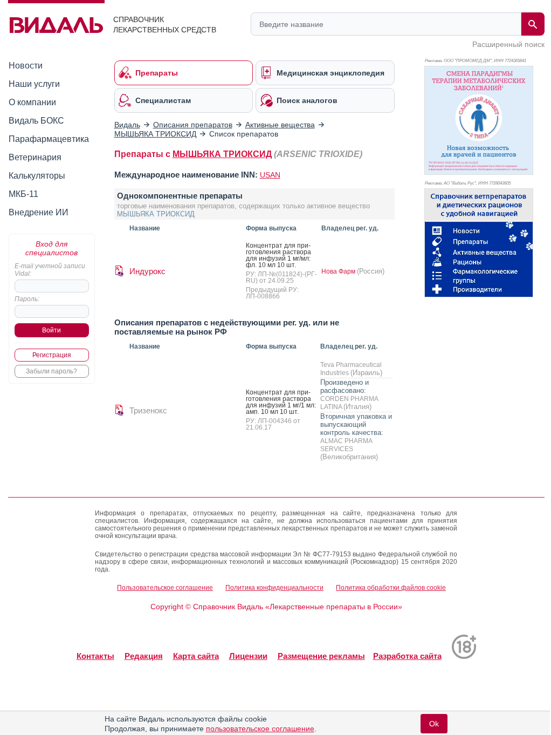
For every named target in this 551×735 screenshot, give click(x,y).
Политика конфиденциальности (274, 587)
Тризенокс (148, 410)
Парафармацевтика (49, 139)
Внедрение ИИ (38, 212)
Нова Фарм (339, 271)
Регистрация (51, 355)
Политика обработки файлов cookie (391, 587)
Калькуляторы (37, 175)
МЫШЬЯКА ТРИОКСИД (222, 154)
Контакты (95, 656)
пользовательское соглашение (260, 728)
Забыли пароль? (51, 371)
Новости (26, 65)
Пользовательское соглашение (165, 587)
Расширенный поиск (508, 44)
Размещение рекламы (321, 656)
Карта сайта (196, 656)
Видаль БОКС (36, 120)
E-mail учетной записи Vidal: (50, 269)
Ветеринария (35, 157)
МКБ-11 (23, 194)
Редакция (144, 656)
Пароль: (27, 299)
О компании (32, 102)
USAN (270, 175)
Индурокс (147, 271)
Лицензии (248, 656)
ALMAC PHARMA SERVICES (346, 445)
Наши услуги (34, 84)
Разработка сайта (407, 656)
